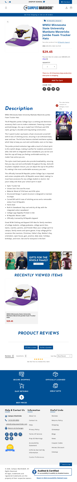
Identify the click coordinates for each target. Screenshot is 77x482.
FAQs (31, 425)
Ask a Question (47, 347)
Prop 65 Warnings (36, 438)
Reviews (55, 416)
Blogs (54, 434)
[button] (6, 8)
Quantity (46, 62)
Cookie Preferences (36, 457)
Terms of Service (35, 434)
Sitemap (55, 452)
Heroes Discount (58, 447)
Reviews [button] (8, 356)
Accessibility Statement (34, 444)
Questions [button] (20, 356)
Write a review (31, 347)
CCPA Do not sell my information (37, 451)
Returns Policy (57, 420)
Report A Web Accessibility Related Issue (52, 478)
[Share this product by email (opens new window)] (57, 89)
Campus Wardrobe (18, 469)
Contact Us (33, 420)
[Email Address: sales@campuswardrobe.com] (10, 2)
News (54, 438)
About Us (32, 416)
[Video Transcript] (61, 113)
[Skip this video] (57, 113)
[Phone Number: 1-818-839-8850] (6, 2)
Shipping (55, 425)
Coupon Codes (57, 443)
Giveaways (56, 429)
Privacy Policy (34, 429)
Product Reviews (38, 333)
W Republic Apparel (54, 21)
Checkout (66, 2)
